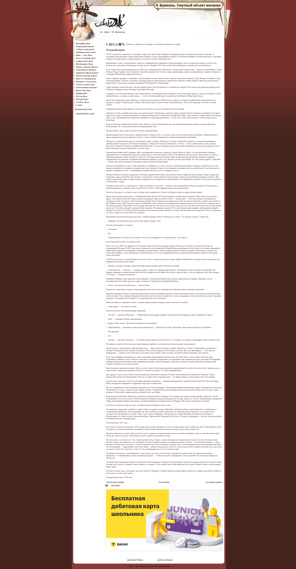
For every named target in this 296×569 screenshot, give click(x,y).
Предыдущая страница (115, 482)
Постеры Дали (82, 99)
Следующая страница (213, 482)
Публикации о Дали (84, 64)
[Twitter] (113, 44)
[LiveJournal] (123, 44)
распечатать (115, 485)
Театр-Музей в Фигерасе (86, 70)
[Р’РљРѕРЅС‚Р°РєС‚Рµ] (110, 44)
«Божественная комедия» (86, 87)
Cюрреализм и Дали (84, 61)
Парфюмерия (81, 93)
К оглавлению (164, 482)
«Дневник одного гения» (86, 52)
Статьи (79, 105)
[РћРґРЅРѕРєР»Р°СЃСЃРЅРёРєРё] (117, 44)
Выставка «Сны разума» (86, 82)
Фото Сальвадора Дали (86, 58)
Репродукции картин (85, 46)
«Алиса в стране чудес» (85, 84)
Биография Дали (83, 43)
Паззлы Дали (81, 96)
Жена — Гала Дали (84, 55)
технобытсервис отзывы (85, 113)
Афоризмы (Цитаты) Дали (87, 73)
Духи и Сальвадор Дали (86, 79)
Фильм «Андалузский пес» (87, 67)
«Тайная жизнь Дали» (85, 49)
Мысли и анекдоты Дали (86, 76)
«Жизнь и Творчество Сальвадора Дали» (155, 566)
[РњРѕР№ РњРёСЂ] (120, 44)
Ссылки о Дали (82, 102)
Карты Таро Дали (83, 90)
